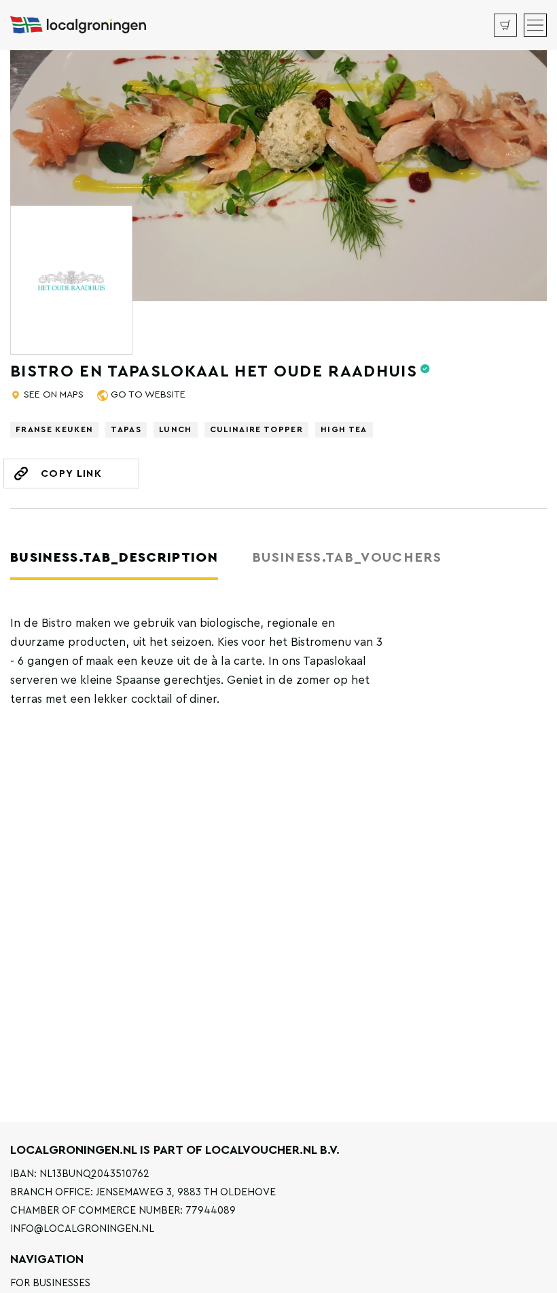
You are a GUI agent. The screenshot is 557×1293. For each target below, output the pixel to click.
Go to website (148, 395)
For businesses (50, 1283)
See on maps (54, 395)
